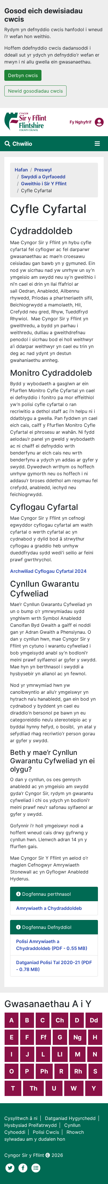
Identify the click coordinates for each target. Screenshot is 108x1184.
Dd (94, 1020)
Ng (77, 1037)
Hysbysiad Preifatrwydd (30, 1125)
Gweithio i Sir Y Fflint (44, 183)
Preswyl (43, 170)
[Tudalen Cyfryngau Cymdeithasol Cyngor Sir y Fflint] (23, 1167)
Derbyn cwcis (23, 75)
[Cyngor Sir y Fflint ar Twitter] (10, 1167)
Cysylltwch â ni (20, 1118)
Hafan (21, 170)
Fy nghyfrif (80, 121)
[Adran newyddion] (36, 1167)
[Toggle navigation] (97, 144)
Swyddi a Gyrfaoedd (43, 176)
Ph (44, 1071)
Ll (59, 1054)
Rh (78, 1071)
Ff (43, 1037)
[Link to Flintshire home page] (25, 121)
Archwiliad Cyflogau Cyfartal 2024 (48, 571)
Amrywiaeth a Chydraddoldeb (49, 908)
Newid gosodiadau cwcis (35, 91)
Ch (60, 1020)
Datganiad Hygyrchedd (70, 1118)
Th (33, 1088)
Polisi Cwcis (46, 1132)
